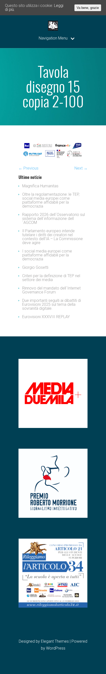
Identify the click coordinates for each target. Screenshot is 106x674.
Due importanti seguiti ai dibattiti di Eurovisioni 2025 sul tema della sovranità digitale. (51, 304)
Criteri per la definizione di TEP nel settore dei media (51, 277)
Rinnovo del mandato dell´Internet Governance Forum (51, 290)
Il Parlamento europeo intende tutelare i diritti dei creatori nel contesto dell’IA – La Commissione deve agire (52, 237)
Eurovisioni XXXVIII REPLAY (46, 316)
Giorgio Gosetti (35, 267)
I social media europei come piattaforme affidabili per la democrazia (47, 255)
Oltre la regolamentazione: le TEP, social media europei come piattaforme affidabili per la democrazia (50, 200)
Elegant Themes (55, 641)
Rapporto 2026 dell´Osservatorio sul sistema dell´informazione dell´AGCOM (53, 218)
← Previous (28, 168)
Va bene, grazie (88, 8)
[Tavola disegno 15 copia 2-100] (53, 159)
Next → (81, 168)
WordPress (55, 648)
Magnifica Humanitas (40, 186)
